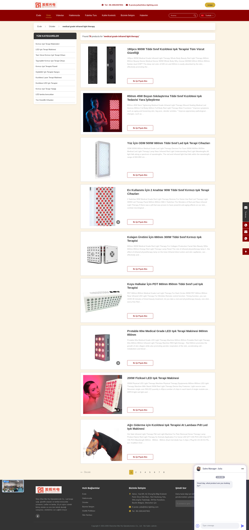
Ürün (48, 15)
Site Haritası (87, 515)
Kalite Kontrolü (109, 15)
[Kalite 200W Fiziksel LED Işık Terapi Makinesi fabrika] (102, 394)
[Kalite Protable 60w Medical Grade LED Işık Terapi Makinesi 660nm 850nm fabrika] (102, 347)
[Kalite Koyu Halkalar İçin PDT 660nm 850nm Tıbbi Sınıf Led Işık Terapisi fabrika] (102, 300)
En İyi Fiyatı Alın (140, 81)
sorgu (210, 5)
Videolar (60, 15)
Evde (38, 15)
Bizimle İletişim (128, 15)
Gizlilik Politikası (88, 511)
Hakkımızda (74, 15)
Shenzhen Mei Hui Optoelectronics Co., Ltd (125, 526)
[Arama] (194, 15)
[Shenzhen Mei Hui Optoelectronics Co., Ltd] (45, 5)
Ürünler (85, 502)
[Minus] (242, 468)
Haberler (144, 15)
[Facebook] (38, 516)
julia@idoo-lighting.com (147, 5)
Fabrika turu (91, 15)
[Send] (242, 526)
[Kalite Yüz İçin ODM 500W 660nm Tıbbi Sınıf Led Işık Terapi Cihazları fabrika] (102, 159)
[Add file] (197, 526)
